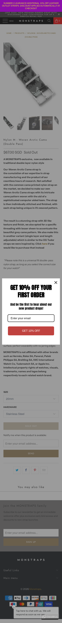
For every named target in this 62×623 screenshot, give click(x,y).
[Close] (56, 282)
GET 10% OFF (31, 330)
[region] (31, 6)
